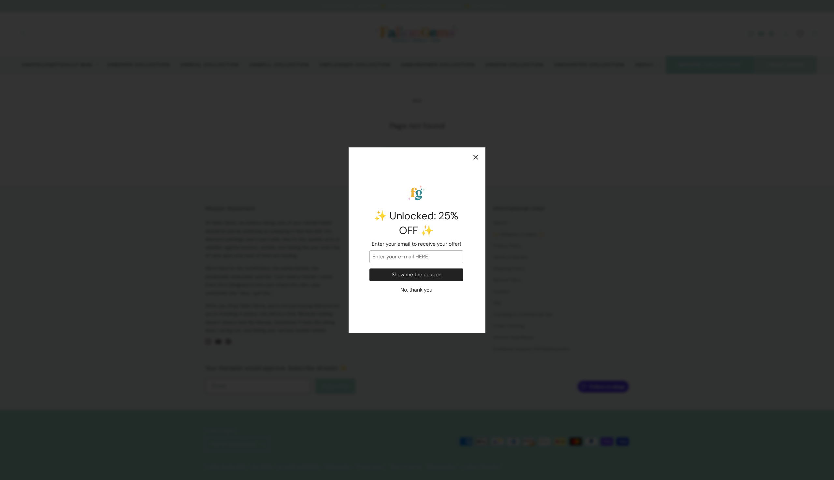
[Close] (475, 157)
